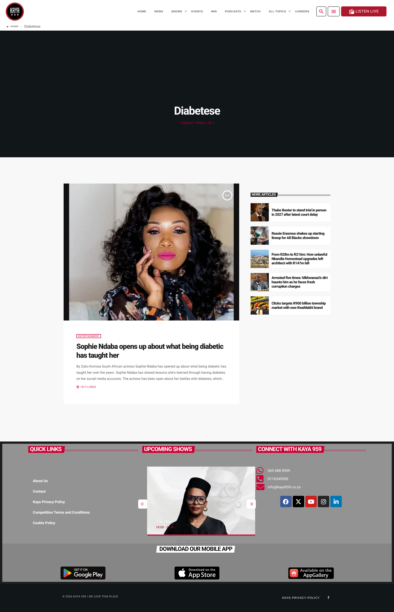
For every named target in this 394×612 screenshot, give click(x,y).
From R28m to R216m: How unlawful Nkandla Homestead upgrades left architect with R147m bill (299, 258)
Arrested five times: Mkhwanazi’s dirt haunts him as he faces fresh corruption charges (300, 282)
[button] (179, 542)
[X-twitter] (298, 501)
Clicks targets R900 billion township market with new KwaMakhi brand (299, 305)
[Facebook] (286, 501)
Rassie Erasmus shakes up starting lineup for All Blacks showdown (298, 235)
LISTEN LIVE (364, 11)
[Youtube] (311, 501)
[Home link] (14, 11)
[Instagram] (323, 501)
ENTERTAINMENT (88, 336)
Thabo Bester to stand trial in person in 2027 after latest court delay (299, 212)
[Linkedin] (336, 501)
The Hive (159, 521)
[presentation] (143, 504)
